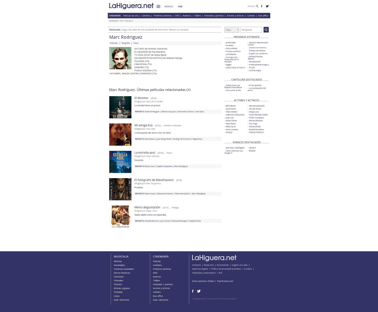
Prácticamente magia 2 (259, 64)
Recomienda (223, 265)
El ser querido (255, 85)
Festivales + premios (163, 284)
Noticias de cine (130, 15)
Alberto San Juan (168, 111)
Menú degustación (147, 207)
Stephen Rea (195, 221)
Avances (187, 15)
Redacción (209, 265)
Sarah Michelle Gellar (258, 114)
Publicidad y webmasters (204, 272)
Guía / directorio (121, 299)
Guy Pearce (231, 108)
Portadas (118, 292)
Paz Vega (253, 123)
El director (141, 98)
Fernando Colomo (186, 111)
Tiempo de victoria (257, 50)
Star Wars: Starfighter (235, 147)
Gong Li (229, 132)
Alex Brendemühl (256, 105)
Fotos (136, 43)
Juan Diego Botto (164, 139)
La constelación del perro (257, 89)
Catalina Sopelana (164, 166)
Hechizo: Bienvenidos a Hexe (258, 43)
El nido (252, 67)
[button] (158, 6)
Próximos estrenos (163, 15)
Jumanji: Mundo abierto (255, 57)
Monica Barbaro (256, 120)
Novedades (119, 265)
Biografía (126, 43)
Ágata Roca (197, 139)
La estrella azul (144, 153)
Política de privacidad (221, 268)
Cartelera (146, 15)
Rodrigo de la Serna (182, 139)
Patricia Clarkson (256, 132)
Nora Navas (150, 139)
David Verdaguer (152, 111)
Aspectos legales (200, 268)
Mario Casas (150, 193)
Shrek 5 (252, 147)
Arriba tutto (231, 42)
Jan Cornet (165, 221)
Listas (116, 296)
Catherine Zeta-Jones (235, 114)
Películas (114, 43)
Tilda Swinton (232, 111)
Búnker (252, 150)
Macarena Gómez (165, 193)
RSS (220, 272)
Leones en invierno (257, 47)
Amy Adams (231, 123)
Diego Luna (254, 111)
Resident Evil (254, 61)
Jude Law (230, 117)
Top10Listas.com (225, 281)
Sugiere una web (239, 265)
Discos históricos (122, 272)
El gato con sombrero (258, 53)
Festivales (118, 280)
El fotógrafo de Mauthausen (154, 180)
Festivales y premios (214, 15)
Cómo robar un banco (235, 67)
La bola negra (255, 70)
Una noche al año (233, 90)
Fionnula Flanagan (179, 221)
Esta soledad (231, 48)
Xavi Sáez (200, 111)
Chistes (210, 281)
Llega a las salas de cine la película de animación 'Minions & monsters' (155, 29)
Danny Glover (255, 126)
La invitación (231, 54)
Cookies (248, 268)
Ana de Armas (255, 108)
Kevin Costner (232, 129)
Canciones (119, 276)
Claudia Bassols (152, 221)
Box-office (263, 15)
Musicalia (121, 256)
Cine (180, 6)
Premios (118, 284)
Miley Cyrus (231, 126)
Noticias (118, 261)
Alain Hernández (182, 193)
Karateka (230, 45)
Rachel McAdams (256, 129)
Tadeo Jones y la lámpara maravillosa (233, 86)
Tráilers (197, 15)
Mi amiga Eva (143, 125)
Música (169, 6)
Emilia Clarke (231, 120)
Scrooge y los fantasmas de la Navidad (231, 59)
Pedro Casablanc (256, 117)
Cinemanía (113, 21)
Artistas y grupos (122, 288)
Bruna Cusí (149, 166)
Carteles (251, 15)
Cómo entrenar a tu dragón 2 (233, 151)
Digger (229, 64)
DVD (177, 15)
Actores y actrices (235, 15)
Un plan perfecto (233, 51)
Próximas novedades (124, 269)
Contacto (196, 265)
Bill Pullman (231, 105)
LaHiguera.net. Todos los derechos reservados (214, 298)
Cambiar (236, 268)
